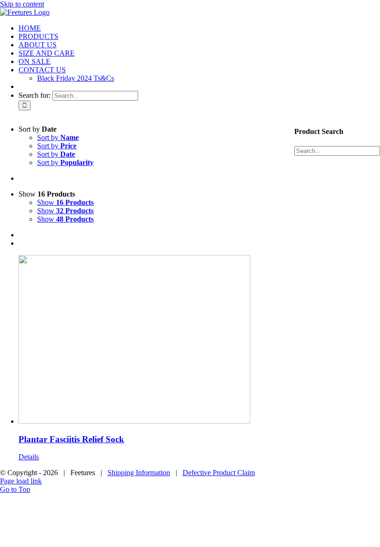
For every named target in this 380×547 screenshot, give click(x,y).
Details (29, 457)
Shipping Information (139, 473)
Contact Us (303, 179)
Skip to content (22, 4)
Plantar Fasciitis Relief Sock (71, 439)
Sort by (58, 137)
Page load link (21, 481)
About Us (330, 160)
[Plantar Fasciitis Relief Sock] (134, 340)
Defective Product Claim (219, 473)
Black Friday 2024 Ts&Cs (303, 189)
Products (274, 160)
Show (65, 202)
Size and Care (302, 170)
